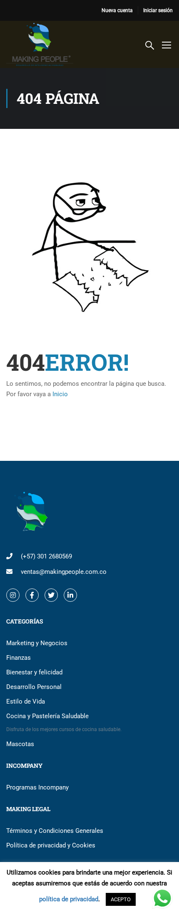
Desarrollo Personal (34, 687)
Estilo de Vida (25, 701)
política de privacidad (68, 899)
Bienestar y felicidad (34, 672)
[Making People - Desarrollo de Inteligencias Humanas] (39, 44)
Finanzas (18, 657)
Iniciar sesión (158, 10)
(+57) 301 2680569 (46, 556)
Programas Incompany (37, 787)
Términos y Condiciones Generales (54, 831)
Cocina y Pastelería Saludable (64, 722)
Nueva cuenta (117, 10)
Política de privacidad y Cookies (50, 845)
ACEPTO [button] (121, 899)
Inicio (60, 394)
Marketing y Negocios (36, 643)
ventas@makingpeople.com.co (64, 572)
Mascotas (20, 744)
